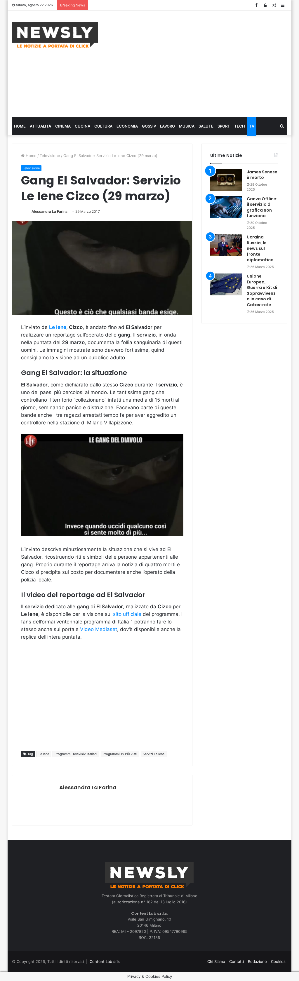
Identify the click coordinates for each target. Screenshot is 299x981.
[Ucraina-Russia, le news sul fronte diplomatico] (226, 245)
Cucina (82, 126)
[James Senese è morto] (226, 180)
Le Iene (44, 754)
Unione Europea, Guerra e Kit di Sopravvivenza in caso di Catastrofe (262, 290)
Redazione (257, 961)
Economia (127, 126)
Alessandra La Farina (49, 211)
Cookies (278, 961)
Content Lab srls (105, 961)
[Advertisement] (203, 63)
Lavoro (167, 126)
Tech (239, 126)
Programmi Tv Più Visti (120, 754)
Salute (206, 126)
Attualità (40, 126)
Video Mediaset (98, 629)
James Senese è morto (262, 175)
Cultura (103, 126)
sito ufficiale (128, 614)
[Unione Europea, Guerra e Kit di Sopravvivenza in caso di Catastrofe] (226, 284)
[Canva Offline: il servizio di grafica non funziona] (226, 207)
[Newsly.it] (55, 35)
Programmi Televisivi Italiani (76, 754)
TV (251, 126)
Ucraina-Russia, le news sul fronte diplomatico (260, 248)
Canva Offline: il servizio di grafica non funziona (262, 207)
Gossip (149, 126)
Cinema (63, 126)
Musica (186, 126)
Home (20, 126)
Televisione (50, 155)
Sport (224, 126)
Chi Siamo (216, 961)
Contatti (236, 961)
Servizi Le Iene (153, 754)
